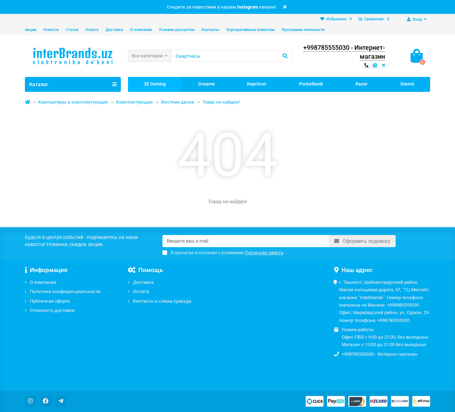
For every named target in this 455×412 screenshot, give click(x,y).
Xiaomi (407, 84)
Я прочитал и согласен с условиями (227, 252)
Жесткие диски (177, 102)
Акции (30, 29)
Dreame (206, 84)
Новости (51, 29)
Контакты (210, 29)
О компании (141, 29)
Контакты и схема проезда (162, 301)
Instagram (247, 7)
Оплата (91, 29)
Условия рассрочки (176, 29)
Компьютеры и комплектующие (73, 102)
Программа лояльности (303, 29)
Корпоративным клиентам (250, 29)
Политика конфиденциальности (65, 291)
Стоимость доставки (52, 310)
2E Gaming (155, 84)
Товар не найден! (221, 102)
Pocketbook (311, 84)
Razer (361, 84)
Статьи (72, 29)
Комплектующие (134, 102)
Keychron (256, 84)
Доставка (114, 29)
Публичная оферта (50, 301)
